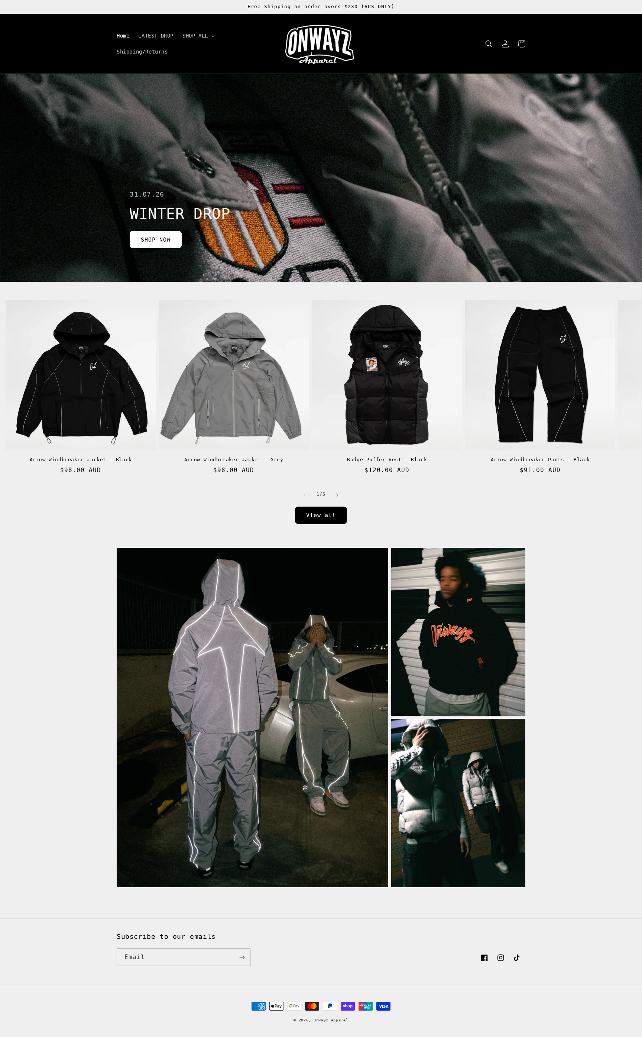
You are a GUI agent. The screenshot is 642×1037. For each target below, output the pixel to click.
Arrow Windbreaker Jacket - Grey (233, 459)
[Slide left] (304, 495)
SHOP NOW (156, 239)
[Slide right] (337, 495)
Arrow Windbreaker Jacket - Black (81, 459)
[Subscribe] (242, 957)
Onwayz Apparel (331, 1020)
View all (321, 515)
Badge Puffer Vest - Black (387, 459)
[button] (198, 35)
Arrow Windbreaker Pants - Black (540, 459)
